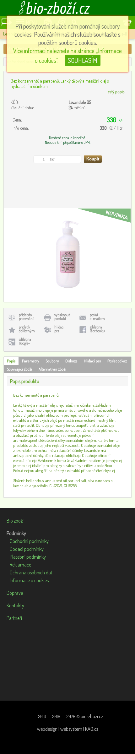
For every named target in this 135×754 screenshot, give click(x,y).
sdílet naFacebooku (97, 329)
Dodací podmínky (27, 549)
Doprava (15, 593)
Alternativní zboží (52, 369)
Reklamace (20, 564)
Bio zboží (15, 521)
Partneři (14, 618)
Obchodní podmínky (29, 541)
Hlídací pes (92, 360)
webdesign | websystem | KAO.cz (67, 729)
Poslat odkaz (117, 360)
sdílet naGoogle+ (25, 341)
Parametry (30, 360)
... (114, 91)
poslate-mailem (97, 316)
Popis (11, 360)
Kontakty (15, 605)
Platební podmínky (28, 557)
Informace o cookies (29, 580)
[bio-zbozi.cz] (67, 8)
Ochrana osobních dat (31, 572)
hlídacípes (59, 329)
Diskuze (71, 360)
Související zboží (19, 369)
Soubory (52, 360)
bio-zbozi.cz (92, 716)
